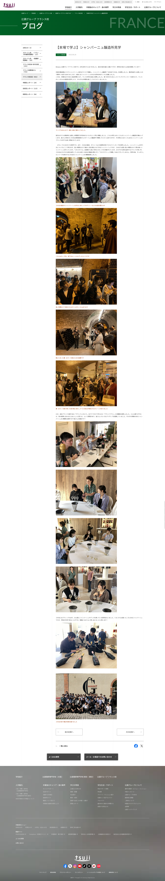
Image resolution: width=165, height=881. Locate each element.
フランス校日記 (79, 13)
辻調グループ (24, 13)
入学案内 (19, 785)
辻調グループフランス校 (45, 13)
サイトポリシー (79, 872)
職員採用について (113, 872)
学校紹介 (34, 13)
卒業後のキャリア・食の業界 (54, 785)
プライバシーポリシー (65, 872)
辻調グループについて (133, 785)
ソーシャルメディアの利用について (96, 872)
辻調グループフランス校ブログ (63, 13)
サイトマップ (42, 872)
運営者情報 (53, 872)
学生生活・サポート (105, 785)
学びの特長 (74, 785)
